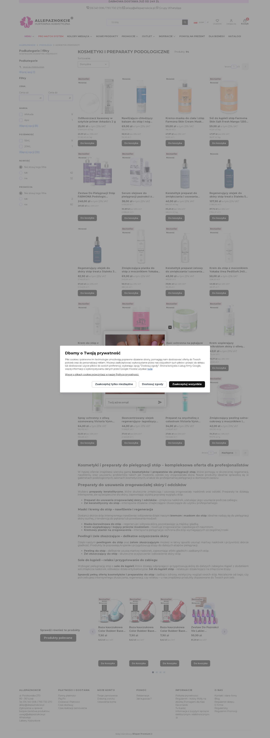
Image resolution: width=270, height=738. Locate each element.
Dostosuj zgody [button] (152, 384)
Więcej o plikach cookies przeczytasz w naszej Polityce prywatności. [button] (102, 374)
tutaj (150, 369)
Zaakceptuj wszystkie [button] (187, 384)
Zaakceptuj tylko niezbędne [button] (114, 384)
